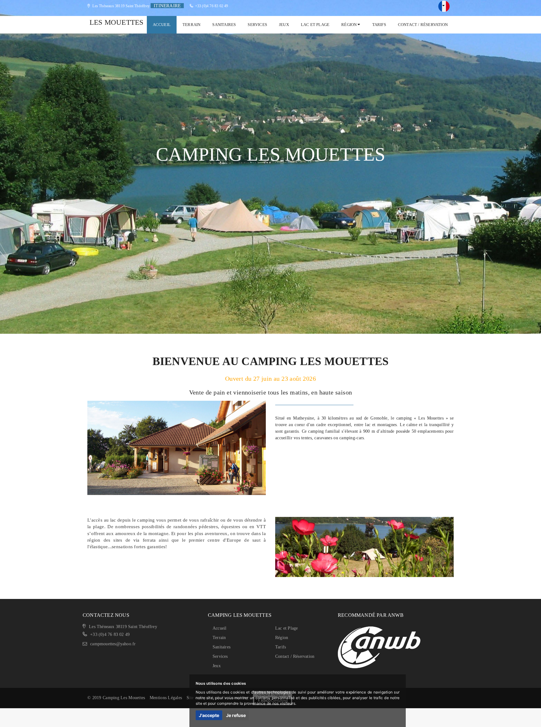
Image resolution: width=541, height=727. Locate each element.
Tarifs (379, 24)
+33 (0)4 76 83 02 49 (211, 6)
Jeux (284, 24)
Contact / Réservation (423, 24)
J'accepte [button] (209, 715)
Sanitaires (224, 24)
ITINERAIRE (167, 5)
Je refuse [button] (236, 715)
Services (257, 24)
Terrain (191, 24)
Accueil (162, 24)
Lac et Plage (315, 24)
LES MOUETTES (116, 22)
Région (349, 24)
